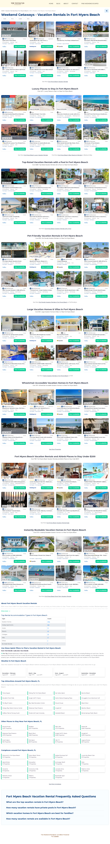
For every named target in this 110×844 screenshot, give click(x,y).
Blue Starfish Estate (62, 334)
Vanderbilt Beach (60, 713)
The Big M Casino (7, 703)
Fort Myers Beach (39, 72)
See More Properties (55, 449)
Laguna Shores (65, 43)
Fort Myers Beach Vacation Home (11, 261)
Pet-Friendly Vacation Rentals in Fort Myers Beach (53, 302)
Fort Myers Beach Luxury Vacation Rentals (36, 155)
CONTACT (75, 3)
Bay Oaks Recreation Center (37, 703)
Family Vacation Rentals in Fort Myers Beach (55, 376)
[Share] (106, 11)
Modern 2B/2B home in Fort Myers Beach (41, 69)
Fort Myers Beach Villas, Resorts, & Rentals (70, 155)
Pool (2, 650)
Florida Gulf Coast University (36, 713)
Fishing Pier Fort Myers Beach (37, 693)
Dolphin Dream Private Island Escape (94, 290)
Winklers (10, 117)
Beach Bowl (84, 703)
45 (48, 631)
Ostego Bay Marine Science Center (12, 708)
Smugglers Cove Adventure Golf (90, 698)
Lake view (17, 650)
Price (12, 18)
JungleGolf (58, 708)
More (28, 18)
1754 (48, 622)
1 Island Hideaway (62, 261)
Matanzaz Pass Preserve (36, 708)
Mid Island (92, 43)
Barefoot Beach (85, 708)
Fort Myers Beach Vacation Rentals (58, 81)
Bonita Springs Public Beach (89, 713)
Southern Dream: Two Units (38, 114)
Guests (20, 18)
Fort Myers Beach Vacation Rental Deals (58, 523)
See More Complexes (55, 784)
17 (48, 637)
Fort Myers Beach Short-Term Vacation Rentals (58, 596)
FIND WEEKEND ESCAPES (89, 3)
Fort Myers (4, 43)
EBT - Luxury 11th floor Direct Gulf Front (13, 69)
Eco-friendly (24, 650)
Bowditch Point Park (8, 698)
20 (48, 634)
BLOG (58, 3)
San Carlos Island (60, 693)
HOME (51, 3)
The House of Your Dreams (92, 143)
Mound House (59, 703)
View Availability (20, 46)
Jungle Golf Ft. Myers (35, 698)
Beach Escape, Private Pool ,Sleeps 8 (40, 555)
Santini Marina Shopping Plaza (63, 698)
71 (48, 628)
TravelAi (56, 836)
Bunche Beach (85, 693)
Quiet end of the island (9, 40)
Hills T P (64, 293)
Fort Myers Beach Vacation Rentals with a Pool (58, 228)
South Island (10, 43)
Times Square (6, 693)
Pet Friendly (8, 650)
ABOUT (66, 3)
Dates (4, 18)
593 (48, 625)
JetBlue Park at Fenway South (11, 713)
